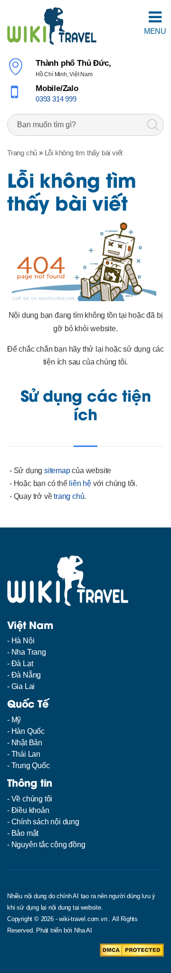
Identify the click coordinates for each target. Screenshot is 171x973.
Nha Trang (28, 652)
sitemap (57, 470)
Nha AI (83, 930)
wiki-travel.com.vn (83, 918)
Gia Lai (23, 686)
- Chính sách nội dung (43, 822)
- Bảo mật (22, 833)
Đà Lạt (22, 663)
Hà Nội (23, 641)
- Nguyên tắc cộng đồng (46, 845)
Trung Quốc (30, 765)
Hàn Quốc (28, 731)
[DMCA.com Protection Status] (132, 949)
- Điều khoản (28, 810)
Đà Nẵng (26, 675)
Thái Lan (25, 754)
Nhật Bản (26, 743)
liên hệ (80, 483)
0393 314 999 (56, 99)
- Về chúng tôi (29, 799)
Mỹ (16, 720)
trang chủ (69, 496)
